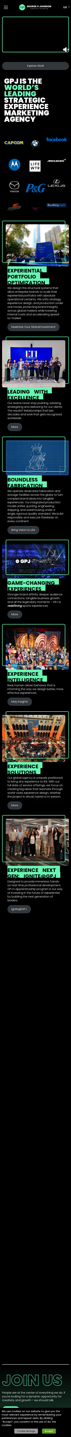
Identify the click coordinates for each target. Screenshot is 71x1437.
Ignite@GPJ (19, 909)
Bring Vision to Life (23, 530)
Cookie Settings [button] (26, 1431)
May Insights (19, 702)
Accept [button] (49, 1431)
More (14, 427)
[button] (64, 7)
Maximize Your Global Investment (33, 327)
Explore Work (35, 66)
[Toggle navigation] (6, 7)
